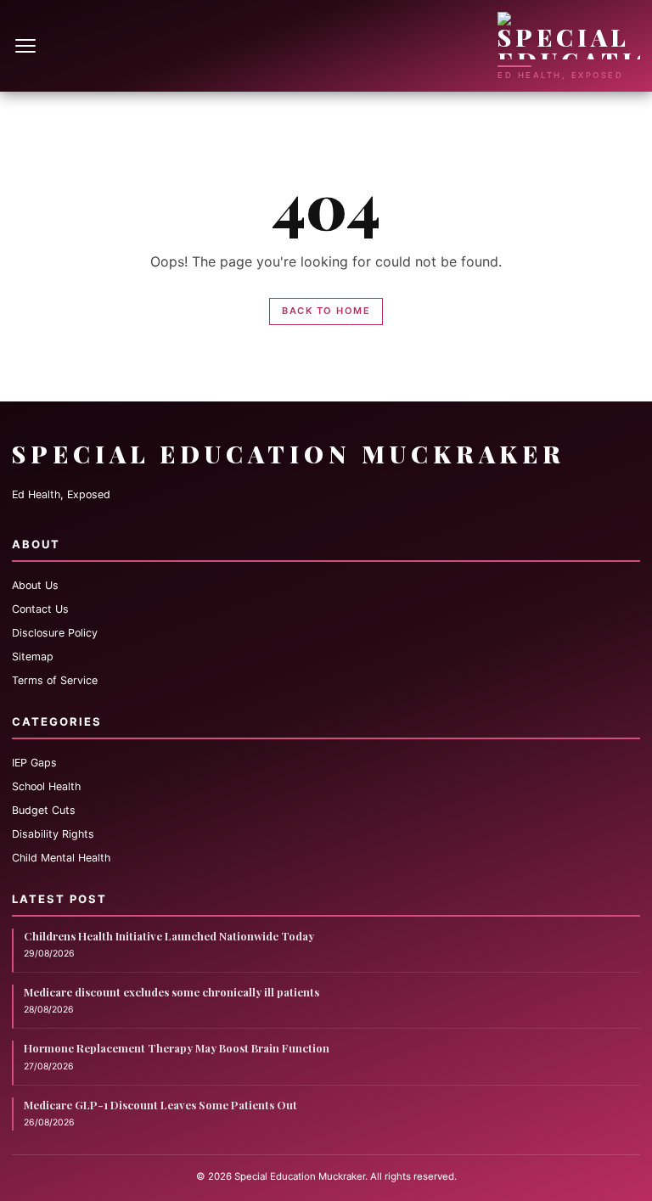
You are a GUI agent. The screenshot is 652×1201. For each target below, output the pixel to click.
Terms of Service (55, 680)
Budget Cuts (44, 810)
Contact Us (40, 609)
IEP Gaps (34, 762)
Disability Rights (53, 834)
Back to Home (326, 311)
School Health (46, 786)
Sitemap (32, 656)
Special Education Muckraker (288, 453)
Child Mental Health (61, 857)
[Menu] (27, 46)
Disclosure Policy (55, 632)
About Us (35, 585)
